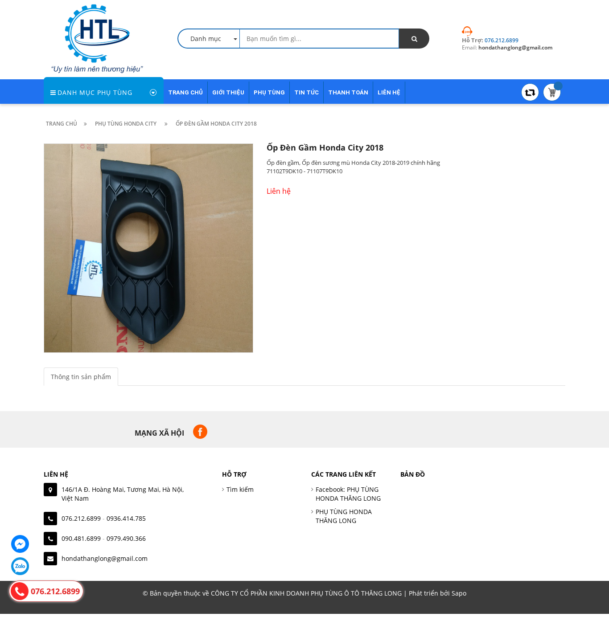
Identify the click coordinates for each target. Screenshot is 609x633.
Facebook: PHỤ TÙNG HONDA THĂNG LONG (348, 493)
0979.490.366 (126, 538)
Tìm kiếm (240, 489)
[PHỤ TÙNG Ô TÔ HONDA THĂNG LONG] (97, 37)
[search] (414, 39)
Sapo (459, 593)
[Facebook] (20, 544)
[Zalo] (20, 566)
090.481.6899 (81, 538)
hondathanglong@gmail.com (105, 558)
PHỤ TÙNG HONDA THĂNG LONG (344, 516)
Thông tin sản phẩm (81, 376)
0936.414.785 (126, 518)
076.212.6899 (81, 518)
